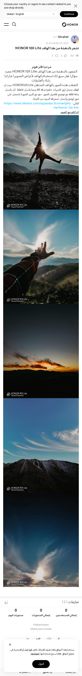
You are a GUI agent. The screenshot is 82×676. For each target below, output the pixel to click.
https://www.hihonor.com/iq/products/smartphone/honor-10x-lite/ (41, 106)
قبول (41, 664)
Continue (69, 14)
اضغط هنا (35, 654)
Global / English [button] (15, 14)
